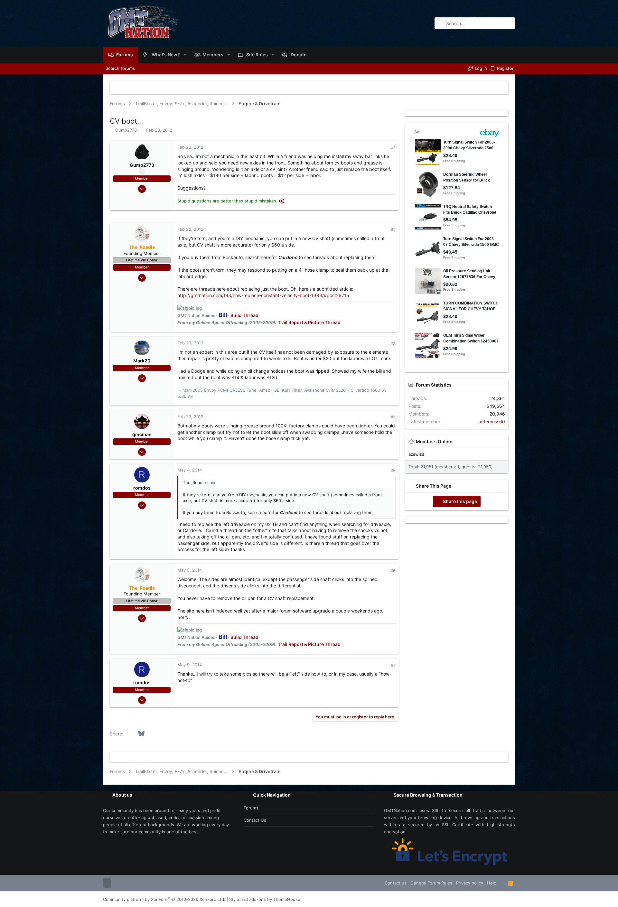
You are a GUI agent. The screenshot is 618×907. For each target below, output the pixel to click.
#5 (393, 470)
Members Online (434, 441)
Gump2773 (126, 130)
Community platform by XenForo (164, 899)
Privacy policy (469, 882)
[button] (185, 54)
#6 (393, 570)
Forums (251, 807)
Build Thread (244, 315)
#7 (393, 665)
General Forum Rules (431, 882)
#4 (393, 417)
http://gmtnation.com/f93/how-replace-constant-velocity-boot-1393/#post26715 (263, 295)
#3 (393, 343)
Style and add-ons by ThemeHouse (264, 899)
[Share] (384, 148)
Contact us (255, 820)
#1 (393, 147)
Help (491, 882)
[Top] (502, 883)
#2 (393, 229)
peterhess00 (491, 421)
